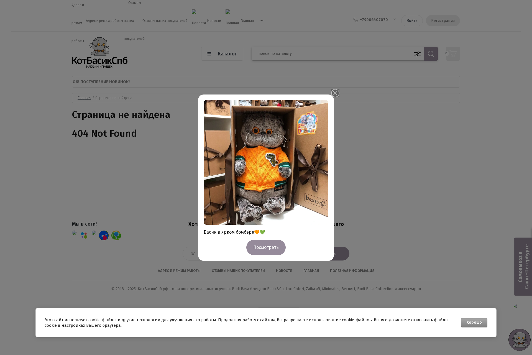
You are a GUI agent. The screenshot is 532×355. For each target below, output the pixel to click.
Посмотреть (266, 247)
